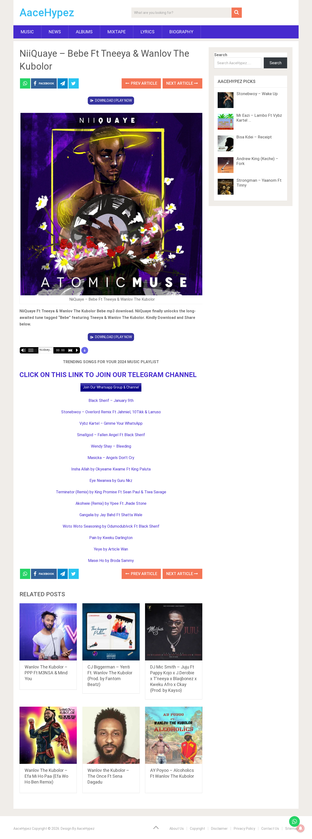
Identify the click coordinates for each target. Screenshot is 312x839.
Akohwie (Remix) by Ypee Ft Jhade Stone (111, 503)
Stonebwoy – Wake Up (257, 93)
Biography (181, 31)
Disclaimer (219, 828)
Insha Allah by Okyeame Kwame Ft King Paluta (111, 469)
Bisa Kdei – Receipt (254, 137)
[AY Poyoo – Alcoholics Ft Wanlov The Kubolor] (173, 735)
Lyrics (148, 31)
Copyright (197, 828)
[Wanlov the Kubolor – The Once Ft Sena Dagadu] (111, 735)
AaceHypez (47, 12)
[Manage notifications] (300, 828)
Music (27, 31)
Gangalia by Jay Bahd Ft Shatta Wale (110, 515)
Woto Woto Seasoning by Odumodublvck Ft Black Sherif (111, 526)
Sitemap (292, 828)
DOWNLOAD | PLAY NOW (113, 100)
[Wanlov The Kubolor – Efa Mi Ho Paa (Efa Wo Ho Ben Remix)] (48, 735)
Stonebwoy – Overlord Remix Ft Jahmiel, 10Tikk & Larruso (111, 412)
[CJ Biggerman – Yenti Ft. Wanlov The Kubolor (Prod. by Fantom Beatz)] (111, 631)
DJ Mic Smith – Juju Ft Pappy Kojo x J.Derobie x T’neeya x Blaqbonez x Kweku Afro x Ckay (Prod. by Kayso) (173, 678)
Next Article (180, 83)
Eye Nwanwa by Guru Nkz (110, 480)
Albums (84, 31)
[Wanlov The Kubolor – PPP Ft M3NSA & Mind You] (48, 631)
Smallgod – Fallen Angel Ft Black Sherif (111, 435)
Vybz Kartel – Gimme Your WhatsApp (111, 423)
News (55, 31)
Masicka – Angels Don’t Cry (111, 457)
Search (220, 55)
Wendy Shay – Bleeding (111, 446)
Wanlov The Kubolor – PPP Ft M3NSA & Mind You (46, 672)
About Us (176, 828)
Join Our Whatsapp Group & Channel (111, 387)
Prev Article (143, 83)
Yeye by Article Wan (111, 549)
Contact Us (270, 828)
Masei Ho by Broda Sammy (111, 560)
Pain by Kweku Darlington (111, 537)
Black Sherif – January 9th (111, 400)
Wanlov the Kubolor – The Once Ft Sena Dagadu (108, 776)
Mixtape (116, 31)
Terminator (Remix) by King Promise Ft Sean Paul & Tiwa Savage (111, 492)
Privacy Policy (244, 828)
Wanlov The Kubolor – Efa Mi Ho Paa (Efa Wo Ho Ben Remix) (46, 776)
